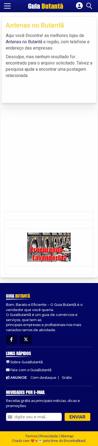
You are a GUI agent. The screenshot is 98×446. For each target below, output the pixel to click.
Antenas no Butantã (24, 41)
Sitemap (66, 436)
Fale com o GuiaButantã (30, 370)
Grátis (67, 378)
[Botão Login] (79, 6)
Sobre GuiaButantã (26, 362)
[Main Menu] (7, 6)
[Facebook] (11, 339)
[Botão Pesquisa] (90, 6)
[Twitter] (26, 339)
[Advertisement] (49, 161)
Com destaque (43, 378)
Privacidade (48, 436)
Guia (45, 6)
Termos (31, 436)
